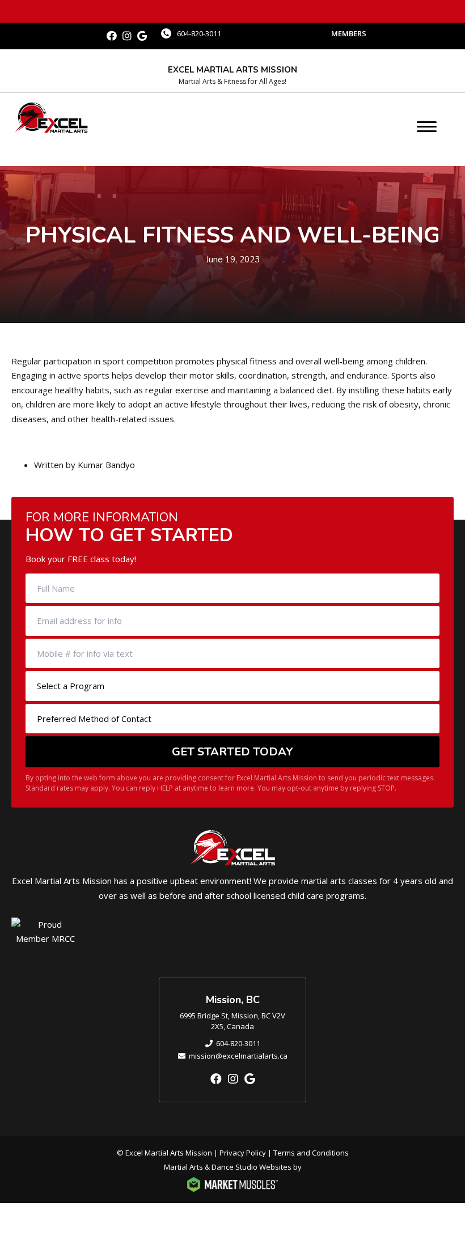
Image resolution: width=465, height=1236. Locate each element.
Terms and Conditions (311, 1153)
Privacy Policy (242, 1153)
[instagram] (127, 36)
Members (348, 33)
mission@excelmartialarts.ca (238, 1056)
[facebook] (112, 36)
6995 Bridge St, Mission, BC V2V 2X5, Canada (232, 1021)
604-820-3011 (199, 33)
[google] (142, 36)
